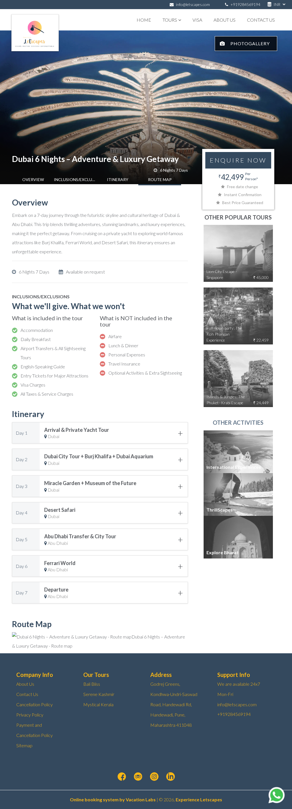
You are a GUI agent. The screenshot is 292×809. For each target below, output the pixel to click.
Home (144, 19)
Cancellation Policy (34, 704)
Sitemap (24, 745)
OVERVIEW (33, 179)
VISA (197, 19)
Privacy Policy (29, 714)
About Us (225, 19)
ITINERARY (117, 179)
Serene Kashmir (98, 694)
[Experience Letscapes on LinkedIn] (170, 776)
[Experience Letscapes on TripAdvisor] (138, 776)
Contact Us (261, 19)
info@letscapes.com (193, 4)
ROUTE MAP (160, 179)
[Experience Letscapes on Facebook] (121, 776)
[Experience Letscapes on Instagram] (154, 776)
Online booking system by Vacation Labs (113, 799)
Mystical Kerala (98, 704)
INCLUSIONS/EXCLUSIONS (75, 179)
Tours (170, 19)
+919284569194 (245, 4)
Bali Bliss (91, 684)
